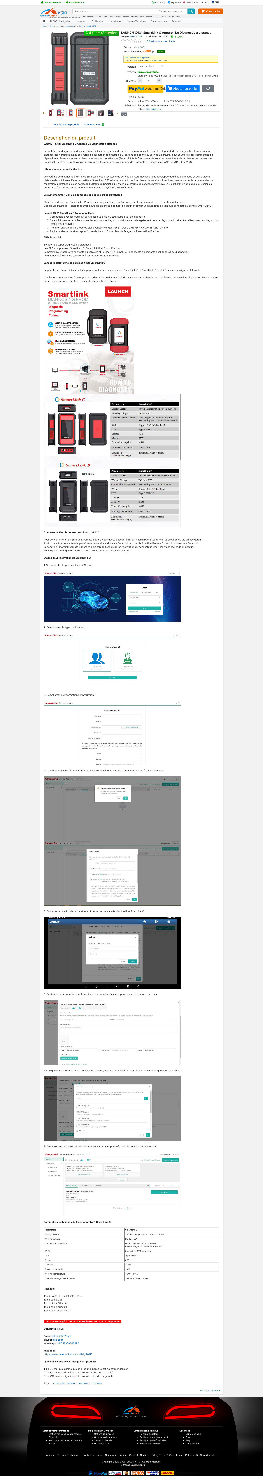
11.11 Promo (97, 1383)
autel (105, 17)
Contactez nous (194, 1434)
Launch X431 (71, 26)
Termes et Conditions (150, 1443)
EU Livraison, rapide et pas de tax (138, 58)
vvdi (111, 17)
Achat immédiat (153, 88)
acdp (157, 17)
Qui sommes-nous (115, 1455)
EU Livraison (88, 17)
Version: (131, 66)
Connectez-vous (52, 2)
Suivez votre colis (103, 1440)
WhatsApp (159, 2)
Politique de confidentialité (153, 1440)
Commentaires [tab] (94, 124)
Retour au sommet (209, 1390)
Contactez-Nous (159, 21)
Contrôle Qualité (138, 1455)
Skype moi (175, 2)
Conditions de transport (106, 1437)
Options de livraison (104, 1434)
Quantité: (131, 80)
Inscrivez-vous (76, 2)
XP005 (179, 17)
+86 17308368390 (160, 60)
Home (45, 26)
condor (126, 17)
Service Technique (136, 21)
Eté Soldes (83, 1383)
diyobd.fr (58, 1339)
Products (54, 26)
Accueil (50, 1455)
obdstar (134, 17)
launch (118, 17)
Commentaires (193, 1443)
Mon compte (191, 2)
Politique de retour (149, 1434)
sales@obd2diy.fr (62, 1336)
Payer (188, 1437)
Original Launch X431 (87, 26)
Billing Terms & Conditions (167, 1455)
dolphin (149, 17)
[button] (44, 113)
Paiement (176, 21)
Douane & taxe (101, 1443)
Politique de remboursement (154, 1437)
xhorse (98, 17)
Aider (204, 2)
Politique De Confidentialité (201, 1455)
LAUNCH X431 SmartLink (64, 1383)
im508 (171, 17)
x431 (142, 17)
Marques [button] (81, 21)
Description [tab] (66, 124)
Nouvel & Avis (115, 21)
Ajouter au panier (185, 88)
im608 (163, 17)
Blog (188, 1440)
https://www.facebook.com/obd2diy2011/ (68, 1354)
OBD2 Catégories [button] (61, 21)
